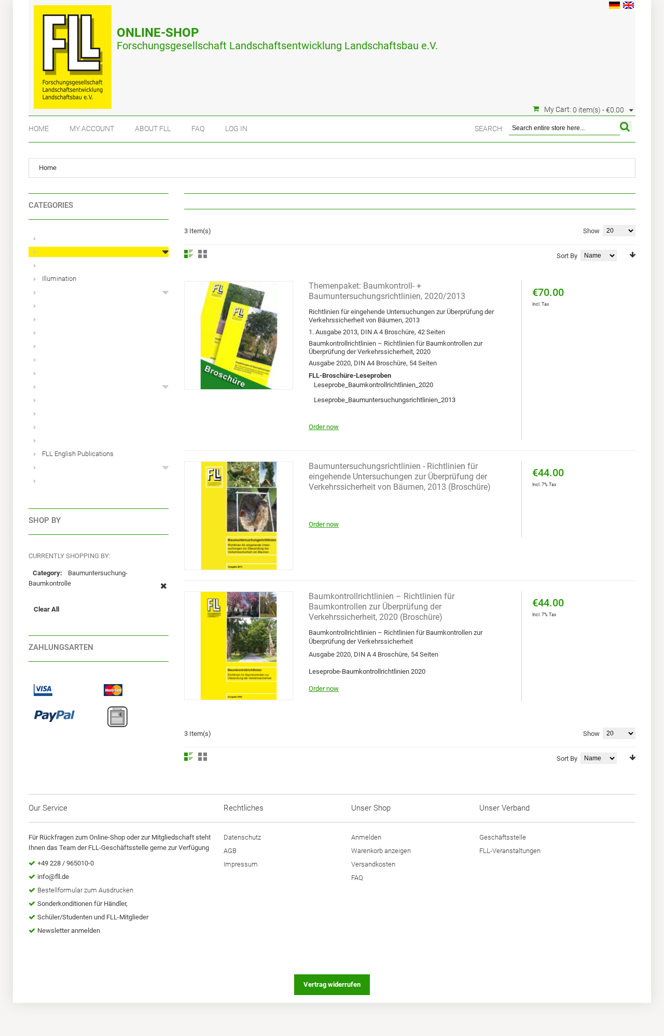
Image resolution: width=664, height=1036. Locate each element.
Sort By (567, 256)
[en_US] (628, 6)
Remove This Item (163, 591)
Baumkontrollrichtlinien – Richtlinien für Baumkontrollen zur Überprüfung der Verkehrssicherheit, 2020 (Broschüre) (381, 606)
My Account (92, 128)
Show (591, 231)
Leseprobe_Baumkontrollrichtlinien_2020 (373, 385)
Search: (489, 128)
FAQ (197, 128)
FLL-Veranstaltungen (510, 851)
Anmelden (366, 837)
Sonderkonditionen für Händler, (82, 903)
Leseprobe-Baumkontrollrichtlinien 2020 (367, 671)
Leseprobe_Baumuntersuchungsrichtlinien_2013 (384, 400)
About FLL (153, 128)
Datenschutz (242, 837)
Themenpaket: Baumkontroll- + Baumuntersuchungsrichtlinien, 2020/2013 (387, 291)
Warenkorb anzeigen (381, 851)
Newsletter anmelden (68, 930)
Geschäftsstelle (502, 837)
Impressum (241, 864)
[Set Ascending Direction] (632, 254)
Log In (236, 128)
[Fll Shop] (73, 52)
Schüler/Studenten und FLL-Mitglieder (92, 917)
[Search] (626, 126)
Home (39, 128)
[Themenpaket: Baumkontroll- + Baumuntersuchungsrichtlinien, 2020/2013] (238, 335)
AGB (230, 851)
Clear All (46, 609)
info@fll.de (53, 877)
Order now (324, 427)
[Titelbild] (238, 515)
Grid (202, 254)
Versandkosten (373, 864)
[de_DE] (614, 6)
